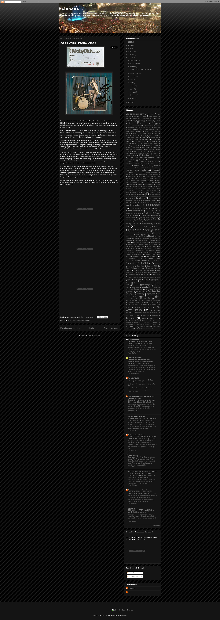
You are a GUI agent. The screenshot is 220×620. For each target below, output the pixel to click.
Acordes (131, 508)
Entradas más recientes (70, 328)
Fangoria (128, 166)
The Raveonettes (133, 304)
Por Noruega (145, 242)
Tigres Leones (153, 312)
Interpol (143, 182)
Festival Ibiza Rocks (136, 170)
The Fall (137, 297)
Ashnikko (134, 122)
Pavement (135, 239)
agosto (133, 76)
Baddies (157, 125)
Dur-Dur (140, 153)
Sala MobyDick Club (83, 320)
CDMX (144, 137)
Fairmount (154, 163)
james (140, 184)
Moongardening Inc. (152, 221)
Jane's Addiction (148, 184)
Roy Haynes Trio (138, 250)
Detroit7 (136, 151)
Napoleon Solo (140, 226)
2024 (130, 45)
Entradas (131, 573)
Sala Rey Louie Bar (154, 272)
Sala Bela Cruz (149, 252)
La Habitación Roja (144, 196)
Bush (156, 133)
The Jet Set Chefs (146, 298)
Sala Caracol (138, 254)
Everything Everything (132, 163)
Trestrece (131, 318)
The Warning (147, 307)
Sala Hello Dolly (130, 258)
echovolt (147, 153)
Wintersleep (131, 326)
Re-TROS (149, 248)
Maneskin (155, 215)
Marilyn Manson (130, 217)
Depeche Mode (138, 149)
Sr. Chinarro (135, 287)
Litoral (127, 202)
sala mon (157, 263)
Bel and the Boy (146, 127)
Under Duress (135, 320)
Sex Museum (132, 281)
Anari (133, 120)
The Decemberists (138, 295)
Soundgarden (136, 285)
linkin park (146, 200)
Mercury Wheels (102, 121)
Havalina (134, 178)
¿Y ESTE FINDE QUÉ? (136, 416)
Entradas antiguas (111, 328)
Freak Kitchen (132, 176)
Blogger (124, 615)
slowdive (128, 283)
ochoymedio (154, 235)
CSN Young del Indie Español (148, 143)
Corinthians (152, 141)
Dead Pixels (135, 147)
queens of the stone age (135, 246)
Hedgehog (143, 178)
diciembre (134, 60)
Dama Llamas (138, 145)
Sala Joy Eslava (145, 258)
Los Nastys (154, 202)
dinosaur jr (144, 151)
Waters (155, 322)
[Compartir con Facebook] (105, 317)
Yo (132, 328)
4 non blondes (153, 116)
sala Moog (131, 266)
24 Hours (143, 116)
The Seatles (143, 304)
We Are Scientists (143, 324)
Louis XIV (157, 208)
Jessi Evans (72, 320)
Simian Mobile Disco (152, 281)
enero (132, 98)
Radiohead (151, 246)
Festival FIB (140, 168)
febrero (133, 95)
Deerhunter (145, 147)
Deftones (153, 147)
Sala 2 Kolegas (150, 250)
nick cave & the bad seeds (152, 229)
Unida (144, 320)
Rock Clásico (133, 455)
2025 (130, 42)
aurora (153, 124)
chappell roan (154, 137)
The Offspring (156, 300)
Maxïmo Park (141, 217)
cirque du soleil (142, 139)
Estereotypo (152, 162)
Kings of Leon (135, 192)
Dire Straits (152, 151)
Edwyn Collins (131, 155)
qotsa (140, 244)
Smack (136, 283)
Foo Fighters (130, 174)
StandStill (146, 287)
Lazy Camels (153, 198)
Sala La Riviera (140, 261)
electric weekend (152, 160)
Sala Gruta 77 (137, 256)
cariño (127, 135)
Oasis (145, 235)
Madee (157, 213)
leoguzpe (128, 200)
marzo (132, 92)
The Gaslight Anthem (148, 297)
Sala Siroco (146, 274)
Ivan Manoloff (132, 184)
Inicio (91, 328)
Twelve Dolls (153, 318)
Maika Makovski (133, 215)
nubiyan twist (129, 235)
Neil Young (157, 226)
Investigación (155, 182)
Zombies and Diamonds (145, 328)
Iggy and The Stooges (138, 180)
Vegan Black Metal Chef (141, 322)
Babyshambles (136, 125)
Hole (150, 178)
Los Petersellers (133, 205)
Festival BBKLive (142, 166)
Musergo (136, 223)
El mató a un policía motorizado (140, 158)
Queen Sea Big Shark (151, 244)
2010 (130, 55)
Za (136, 328)
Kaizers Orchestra (152, 190)
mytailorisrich (146, 224)
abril (132, 89)
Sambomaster (137, 279)
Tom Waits (137, 315)
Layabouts (140, 198)
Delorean (128, 149)
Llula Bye (134, 202)
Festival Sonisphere (151, 172)
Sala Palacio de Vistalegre (144, 270)
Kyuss (141, 194)
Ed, (129, 592)
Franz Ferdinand (154, 174)
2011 (130, 51)
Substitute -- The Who (135, 457)
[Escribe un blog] (100, 317)
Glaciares (149, 176)
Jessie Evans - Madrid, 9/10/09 (78, 42)
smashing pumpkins (147, 283)
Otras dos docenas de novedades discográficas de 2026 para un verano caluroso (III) (140, 362)
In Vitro (150, 180)
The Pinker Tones (133, 302)
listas (154, 200)
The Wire (137, 312)
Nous (155, 233)
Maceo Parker (137, 213)
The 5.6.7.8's (140, 291)
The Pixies (144, 302)
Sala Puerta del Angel (141, 272)
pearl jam (144, 238)
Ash (127, 122)
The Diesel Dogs (153, 295)
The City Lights (151, 293)
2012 (130, 48)
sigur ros (141, 281)
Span (156, 285)
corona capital (131, 143)
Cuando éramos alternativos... (140, 490)
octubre (133, 67)
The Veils (137, 307)
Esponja (128, 162)
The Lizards (146, 300)
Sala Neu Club (152, 266)
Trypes (144, 318)
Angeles (150, 120)
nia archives (131, 229)
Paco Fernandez (130, 236)
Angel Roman (141, 120)
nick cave (139, 229)
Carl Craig (135, 135)
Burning (150, 133)
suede (155, 287)
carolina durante (146, 135)
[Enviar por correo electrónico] (98, 317)
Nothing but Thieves (146, 233)
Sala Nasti (140, 266)
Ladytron (130, 198)
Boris (146, 131)
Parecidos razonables (146, 237)
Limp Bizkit (137, 200)
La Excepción (154, 194)
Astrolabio (157, 122)
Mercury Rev (129, 219)
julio (131, 79)
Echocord (69, 8)
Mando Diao (146, 215)
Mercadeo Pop (133, 339)
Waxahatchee (129, 324)
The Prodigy (155, 302)
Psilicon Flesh (132, 244)
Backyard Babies (148, 125)
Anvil (156, 120)
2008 (130, 102)
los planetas (153, 204)
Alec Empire (148, 118)
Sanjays (146, 279)
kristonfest (134, 194)
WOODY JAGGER (135, 358)
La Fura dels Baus (131, 196)
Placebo (146, 240)
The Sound (152, 304)
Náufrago (148, 226)
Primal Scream (155, 242)
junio (132, 83)
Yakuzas (148, 326)
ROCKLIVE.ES (133, 378)
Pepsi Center (137, 240)
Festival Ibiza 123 (152, 168)
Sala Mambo (154, 261)
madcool (147, 213)
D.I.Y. (128, 145)
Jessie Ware (147, 186)
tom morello (129, 315)
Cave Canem (135, 137)
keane (127, 192)
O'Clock (138, 235)
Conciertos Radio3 (140, 141)
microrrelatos (129, 221)
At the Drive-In (132, 124)
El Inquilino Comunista (149, 155)
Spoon (127, 287)
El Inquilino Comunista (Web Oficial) (142, 471)
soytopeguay (146, 285)
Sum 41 (128, 289)
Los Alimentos (144, 202)
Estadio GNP (140, 161)
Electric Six (142, 160)
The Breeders (140, 293)
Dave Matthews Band (152, 145)
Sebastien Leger (155, 279)
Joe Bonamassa (140, 188)
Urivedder (141, 539)
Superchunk (138, 289)
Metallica (139, 219)
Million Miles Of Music (136, 435)
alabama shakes (137, 118)
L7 (146, 194)
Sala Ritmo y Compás (134, 274)
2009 (130, 58)
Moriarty (128, 224)
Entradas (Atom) (94, 335)
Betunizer (137, 129)
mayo (132, 86)
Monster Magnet (139, 221)
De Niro (128, 147)
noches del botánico (131, 233)
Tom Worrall (146, 315)
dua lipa (133, 153)
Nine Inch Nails (144, 231)
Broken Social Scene (139, 133)
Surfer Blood (149, 289)
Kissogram (145, 192)
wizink (141, 326)
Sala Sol (156, 274)
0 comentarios (89, 317)
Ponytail (152, 240)
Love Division (134, 211)
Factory (145, 163)
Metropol (147, 219)
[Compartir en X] (103, 317)
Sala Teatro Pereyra (135, 277)
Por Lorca (136, 242)
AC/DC (128, 118)
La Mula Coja (156, 196)
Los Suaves (147, 208)
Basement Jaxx (132, 127)
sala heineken (152, 256)
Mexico (155, 219)
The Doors (129, 297)
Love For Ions (150, 210)
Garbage (141, 176)
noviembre (134, 63)
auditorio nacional (143, 124)
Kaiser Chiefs (138, 190)
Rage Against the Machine (134, 248)
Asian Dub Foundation (145, 122)
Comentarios (133, 576)
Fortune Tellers (141, 174)
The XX (144, 312)
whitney (155, 324)
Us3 (150, 321)
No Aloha (154, 231)
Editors (154, 153)
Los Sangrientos (135, 208)
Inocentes (134, 182)
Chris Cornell (129, 139)
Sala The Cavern (149, 277)
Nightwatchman (132, 231)
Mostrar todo (156, 525)
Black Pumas (149, 129)
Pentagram (129, 240)
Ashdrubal (131, 588)
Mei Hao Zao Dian (152, 217)
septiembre (134, 73)
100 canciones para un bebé (139, 114)
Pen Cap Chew (153, 238)
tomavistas (155, 315)
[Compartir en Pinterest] (107, 317)
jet (154, 186)
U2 (126, 320)
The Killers (136, 300)
